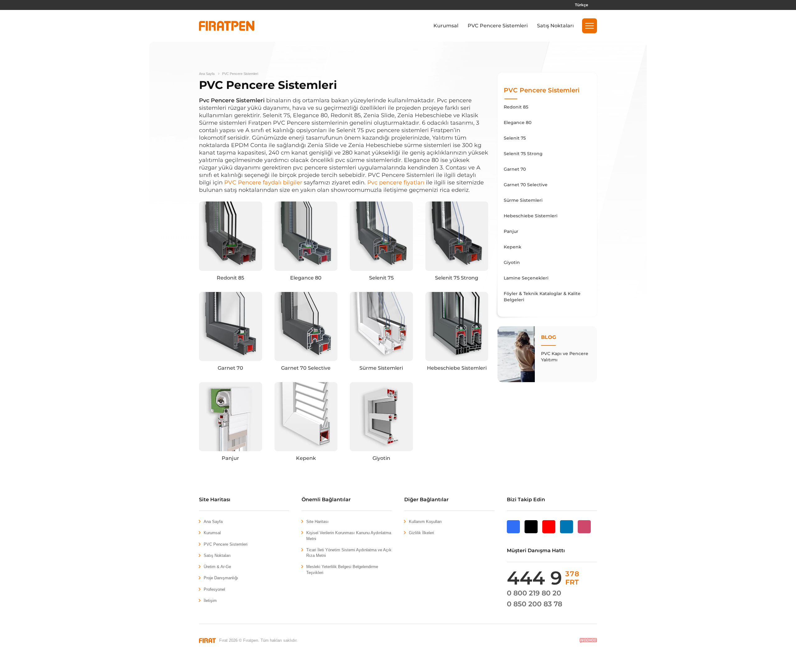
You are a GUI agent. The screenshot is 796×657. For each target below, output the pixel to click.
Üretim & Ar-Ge (217, 566)
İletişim (210, 600)
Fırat (207, 640)
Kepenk (306, 458)
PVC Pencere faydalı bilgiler (264, 182)
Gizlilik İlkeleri (421, 532)
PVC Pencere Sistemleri (498, 26)
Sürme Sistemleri (381, 368)
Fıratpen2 (226, 26)
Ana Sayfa (207, 74)
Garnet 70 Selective (306, 368)
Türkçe (581, 4)
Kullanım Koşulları (425, 521)
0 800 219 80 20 (534, 593)
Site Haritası (317, 521)
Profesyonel (214, 589)
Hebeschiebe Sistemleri (457, 368)
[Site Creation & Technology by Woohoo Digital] (588, 640)
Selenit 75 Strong (456, 278)
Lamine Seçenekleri (526, 278)
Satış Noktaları (555, 26)
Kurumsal (445, 26)
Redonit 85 (230, 278)
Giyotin (381, 458)
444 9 (543, 578)
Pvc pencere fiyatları (396, 182)
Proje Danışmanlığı (221, 578)
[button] (589, 25)
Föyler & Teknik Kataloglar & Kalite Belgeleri (542, 297)
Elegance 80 (306, 278)
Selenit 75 (381, 278)
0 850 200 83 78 (534, 604)
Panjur (230, 458)
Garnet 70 (230, 368)
